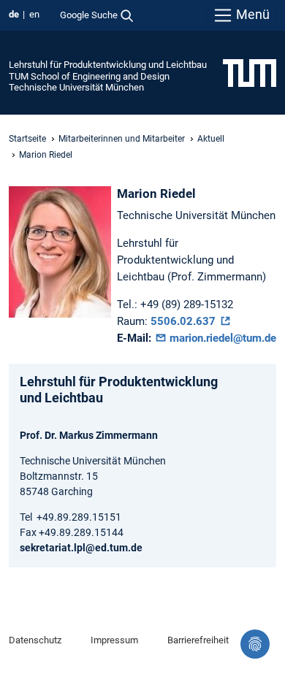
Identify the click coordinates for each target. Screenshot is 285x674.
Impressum (114, 640)
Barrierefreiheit (198, 640)
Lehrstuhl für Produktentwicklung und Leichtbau (108, 64)
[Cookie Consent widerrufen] (255, 644)
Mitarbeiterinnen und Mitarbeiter (121, 139)
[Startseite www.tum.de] (249, 72)
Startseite (27, 139)
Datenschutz (35, 640)
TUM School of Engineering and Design (89, 76)
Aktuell (210, 139)
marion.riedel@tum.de (221, 338)
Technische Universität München (76, 87)
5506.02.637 (184, 321)
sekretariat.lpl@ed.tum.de (81, 548)
